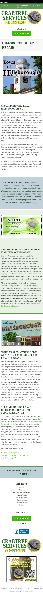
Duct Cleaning (21, 497)
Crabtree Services (14, 588)
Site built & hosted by (21, 591)
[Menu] (1, 1)
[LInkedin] (20, 524)
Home (21, 487)
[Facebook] (25, 524)
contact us (30, 400)
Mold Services (21, 500)
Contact (21, 505)
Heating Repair (21, 495)
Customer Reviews (21, 503)
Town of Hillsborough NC (10, 453)
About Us (21, 490)
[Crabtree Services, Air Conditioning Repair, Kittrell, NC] (21, 532)
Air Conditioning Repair (21, 492)
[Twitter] (23, 524)
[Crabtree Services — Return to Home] (21, 17)
